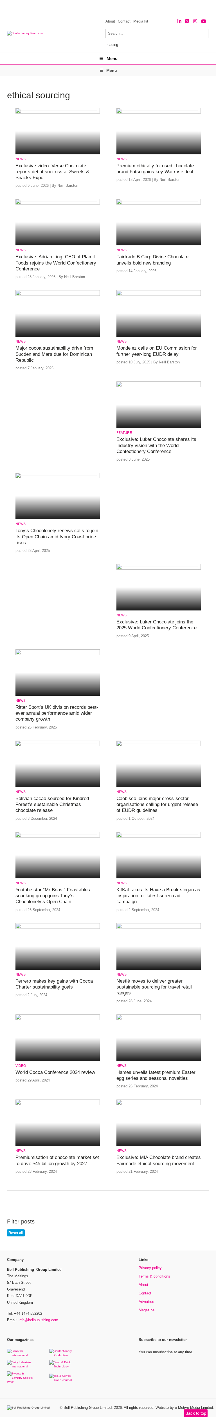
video (20, 1066)
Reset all (15, 1233)
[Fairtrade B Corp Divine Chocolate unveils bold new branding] (158, 203)
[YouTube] (203, 21)
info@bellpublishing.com (38, 1320)
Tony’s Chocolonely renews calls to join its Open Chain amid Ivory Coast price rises (56, 536)
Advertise (146, 1302)
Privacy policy (150, 1268)
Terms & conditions (154, 1276)
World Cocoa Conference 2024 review (55, 1072)
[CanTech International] (21, 1355)
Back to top (195, 1413)
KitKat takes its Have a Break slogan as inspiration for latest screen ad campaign (158, 896)
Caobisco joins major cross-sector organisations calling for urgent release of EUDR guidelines (157, 804)
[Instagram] (195, 21)
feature (124, 433)
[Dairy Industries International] (21, 1366)
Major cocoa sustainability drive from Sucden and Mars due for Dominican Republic (54, 354)
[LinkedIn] (179, 21)
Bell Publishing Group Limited (88, 1407)
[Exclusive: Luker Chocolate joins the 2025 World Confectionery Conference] (158, 568)
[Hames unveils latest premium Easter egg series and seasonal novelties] (158, 1019)
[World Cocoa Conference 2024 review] (57, 1019)
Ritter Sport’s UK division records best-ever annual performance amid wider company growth (56, 713)
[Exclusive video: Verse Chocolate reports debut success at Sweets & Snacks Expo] (57, 112)
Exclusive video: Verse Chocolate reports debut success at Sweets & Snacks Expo (52, 172)
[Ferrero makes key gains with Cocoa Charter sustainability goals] (57, 927)
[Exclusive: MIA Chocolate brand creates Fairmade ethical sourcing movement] (158, 1104)
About (110, 21)
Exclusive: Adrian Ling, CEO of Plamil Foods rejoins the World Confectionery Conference (55, 263)
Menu (112, 58)
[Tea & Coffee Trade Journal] (63, 1380)
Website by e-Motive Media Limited (184, 1407)
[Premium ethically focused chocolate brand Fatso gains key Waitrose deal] (158, 112)
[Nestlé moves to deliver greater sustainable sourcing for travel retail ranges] (158, 927)
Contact (124, 21)
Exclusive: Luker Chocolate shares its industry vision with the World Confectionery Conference (156, 445)
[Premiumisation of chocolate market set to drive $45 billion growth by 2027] (57, 1104)
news (20, 159)
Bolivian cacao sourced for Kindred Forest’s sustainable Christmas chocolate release (52, 804)
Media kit (140, 21)
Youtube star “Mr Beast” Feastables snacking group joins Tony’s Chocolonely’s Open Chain (52, 896)
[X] (187, 21)
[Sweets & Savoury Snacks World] (21, 1381)
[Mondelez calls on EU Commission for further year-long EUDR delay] (158, 294)
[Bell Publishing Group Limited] (30, 1407)
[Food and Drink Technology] (63, 1366)
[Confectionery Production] (63, 1355)
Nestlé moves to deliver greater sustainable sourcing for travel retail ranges (154, 987)
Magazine (146, 1310)
